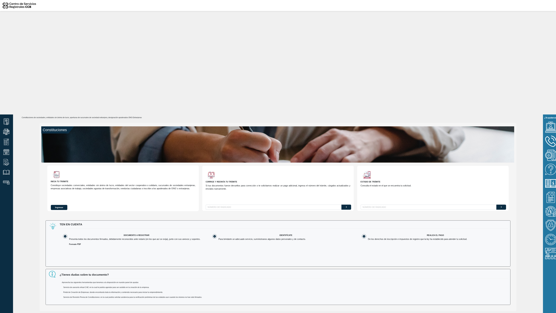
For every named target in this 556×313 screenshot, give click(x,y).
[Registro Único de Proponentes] (6, 162)
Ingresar (59, 207)
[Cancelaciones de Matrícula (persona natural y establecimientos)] (6, 152)
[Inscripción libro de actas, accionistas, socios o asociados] (6, 172)
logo (249, 5)
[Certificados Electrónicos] (6, 121)
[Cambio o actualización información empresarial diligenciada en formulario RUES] (6, 142)
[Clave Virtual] (6, 182)
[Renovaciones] (6, 131)
